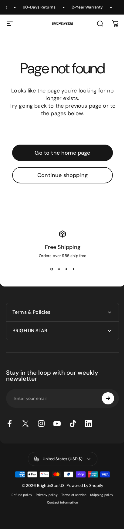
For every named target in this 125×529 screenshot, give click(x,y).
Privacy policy (44, 495)
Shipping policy (99, 495)
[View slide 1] (51, 269)
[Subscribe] (103, 398)
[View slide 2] (58, 269)
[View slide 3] (66, 269)
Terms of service (71, 495)
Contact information (60, 502)
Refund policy (19, 495)
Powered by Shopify (82, 485)
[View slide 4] (73, 269)
